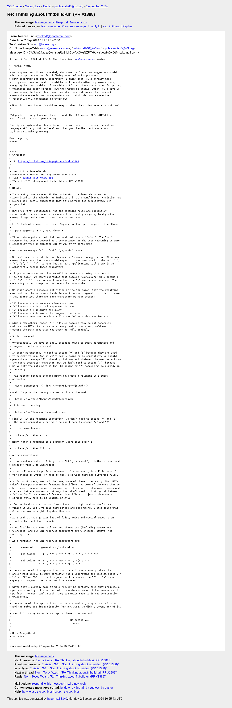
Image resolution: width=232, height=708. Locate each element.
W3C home (14, 6)
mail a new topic (76, 683)
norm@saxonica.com (55, 48)
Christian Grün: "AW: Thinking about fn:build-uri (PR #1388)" (80, 664)
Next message (50, 26)
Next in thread (111, 26)
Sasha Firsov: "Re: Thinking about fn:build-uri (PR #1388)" (73, 660)
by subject (92, 687)
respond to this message (48, 683)
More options (78, 22)
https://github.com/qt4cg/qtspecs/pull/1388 (48, 161)
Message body (44, 22)
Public (47, 6)
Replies (127, 26)
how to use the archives (37, 691)
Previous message (74, 26)
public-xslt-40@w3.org (68, 6)
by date (65, 687)
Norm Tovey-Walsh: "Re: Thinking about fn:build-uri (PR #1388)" (76, 672)
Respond (62, 22)
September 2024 (97, 6)
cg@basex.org (44, 44)
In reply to (94, 26)
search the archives (67, 691)
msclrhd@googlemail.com (53, 36)
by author (107, 687)
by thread (78, 687)
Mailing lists (32, 6)
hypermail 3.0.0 (57, 698)
